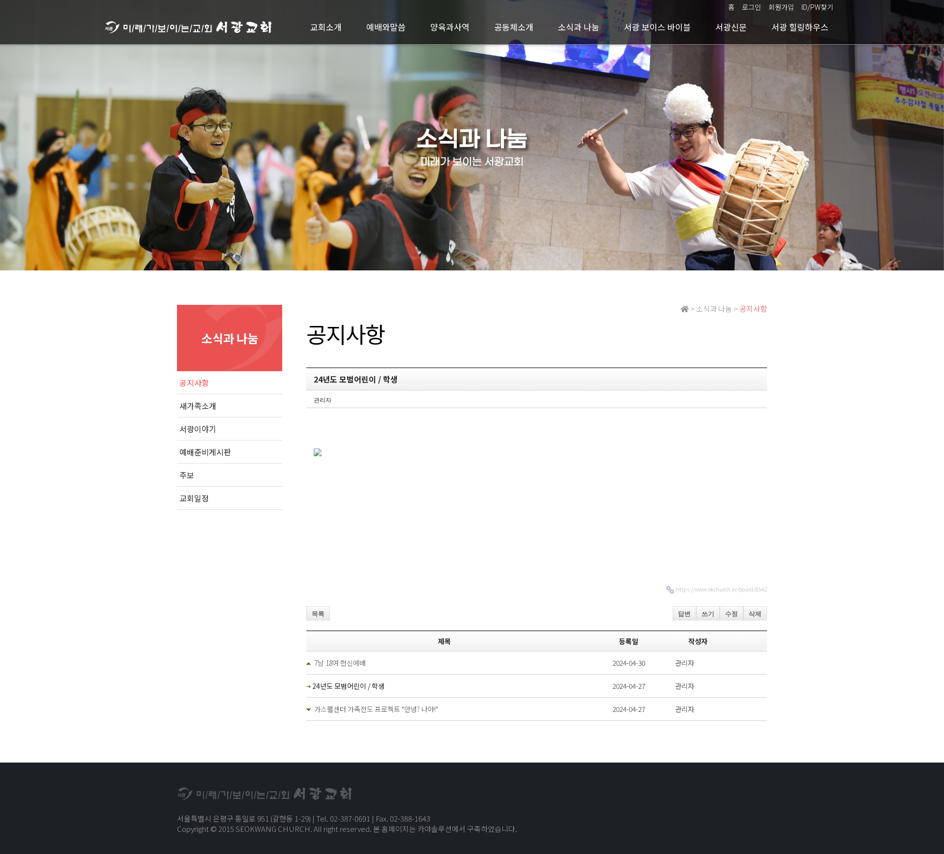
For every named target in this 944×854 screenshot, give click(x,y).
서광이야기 (197, 429)
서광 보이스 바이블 (657, 27)
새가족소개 (197, 406)
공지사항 (194, 382)
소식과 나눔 (578, 27)
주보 (186, 475)
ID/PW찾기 (817, 6)
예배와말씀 (386, 27)
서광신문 (731, 27)
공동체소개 (513, 27)
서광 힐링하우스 (799, 27)
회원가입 (781, 6)
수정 (731, 614)
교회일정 (194, 498)
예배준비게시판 (205, 452)
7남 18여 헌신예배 (340, 663)
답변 (684, 614)
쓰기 (708, 614)
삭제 (755, 614)
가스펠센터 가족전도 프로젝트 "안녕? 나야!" (376, 709)
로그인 (751, 6)
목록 (318, 614)
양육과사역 (450, 27)
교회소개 (326, 27)
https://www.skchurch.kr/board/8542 (721, 589)
